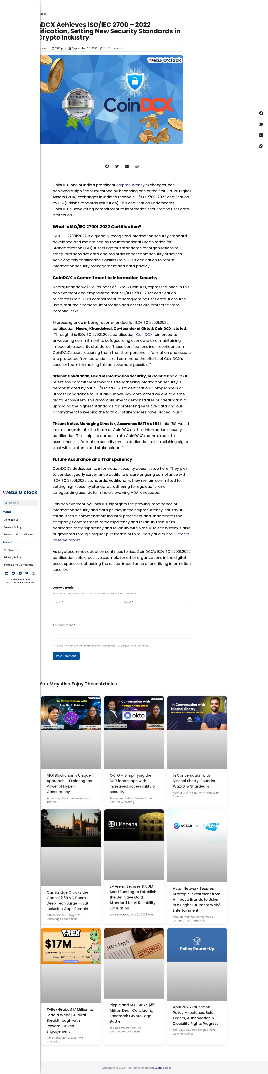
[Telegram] (20, 573)
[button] (107, 166)
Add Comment (64, 625)
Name (58, 602)
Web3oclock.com (20, 579)
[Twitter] (27, 573)
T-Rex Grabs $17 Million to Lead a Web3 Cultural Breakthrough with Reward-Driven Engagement (70, 1020)
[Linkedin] (6, 573)
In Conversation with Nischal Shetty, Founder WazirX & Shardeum (194, 781)
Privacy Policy (13, 527)
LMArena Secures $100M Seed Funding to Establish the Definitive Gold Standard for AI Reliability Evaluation (133, 897)
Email (128, 602)
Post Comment (66, 656)
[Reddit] (13, 573)
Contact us (11, 520)
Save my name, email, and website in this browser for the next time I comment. (103, 645)
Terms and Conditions (18, 534)
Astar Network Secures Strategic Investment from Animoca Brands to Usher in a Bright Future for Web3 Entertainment (196, 899)
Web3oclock (163, 1068)
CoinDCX (144, 334)
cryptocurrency (130, 185)
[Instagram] (33, 573)
